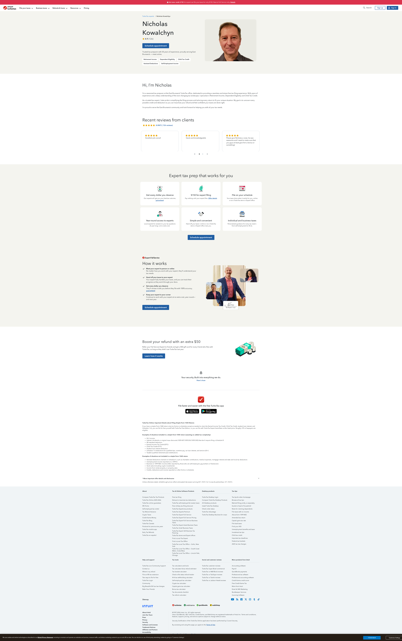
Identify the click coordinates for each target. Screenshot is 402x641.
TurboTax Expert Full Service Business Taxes (184, 521)
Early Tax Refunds (148, 532)
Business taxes (41, 8)
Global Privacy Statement (45, 637)
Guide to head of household (241, 506)
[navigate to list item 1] (199, 154)
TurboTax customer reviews (211, 566)
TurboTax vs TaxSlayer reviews (212, 574)
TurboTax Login (147, 580)
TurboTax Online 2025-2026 (151, 500)
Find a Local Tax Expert (180, 538)
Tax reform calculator (179, 595)
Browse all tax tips (238, 500)
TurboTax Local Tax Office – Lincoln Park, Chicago (186, 553)
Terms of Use (210, 625)
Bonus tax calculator (179, 589)
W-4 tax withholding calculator (182, 577)
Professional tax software (240, 574)
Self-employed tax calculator (181, 580)
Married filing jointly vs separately (243, 503)
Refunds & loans (59, 8)
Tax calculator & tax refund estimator (184, 569)
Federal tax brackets (238, 541)
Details (232, 2)
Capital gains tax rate (239, 521)
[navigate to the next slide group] (207, 154)
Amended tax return (238, 518)
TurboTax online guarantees (151, 503)
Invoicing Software (238, 595)
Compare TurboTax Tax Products (153, 497)
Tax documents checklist (180, 592)
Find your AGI (236, 526)
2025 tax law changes (239, 544)
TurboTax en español (149, 535)
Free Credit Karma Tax (239, 583)
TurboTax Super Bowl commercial (213, 569)
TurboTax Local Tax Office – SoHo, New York (185, 544)
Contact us (145, 569)
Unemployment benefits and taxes (243, 529)
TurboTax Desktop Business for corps (214, 515)
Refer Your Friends (148, 589)
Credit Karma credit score (240, 580)
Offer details (212, 198)
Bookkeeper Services (239, 592)
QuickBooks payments (239, 572)
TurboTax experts (148, 16)
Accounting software (239, 566)
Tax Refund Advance (149, 512)
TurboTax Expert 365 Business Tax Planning (183, 531)
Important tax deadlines (240, 538)
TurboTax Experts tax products (182, 509)
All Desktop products (209, 503)
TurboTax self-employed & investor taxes (185, 503)
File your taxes (24, 8)
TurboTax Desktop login (210, 497)
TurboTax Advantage (209, 512)
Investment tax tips (238, 532)
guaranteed (160, 200)
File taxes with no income (240, 512)
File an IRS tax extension (150, 574)
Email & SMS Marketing (239, 589)
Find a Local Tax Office (179, 541)
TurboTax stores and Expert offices (183, 535)
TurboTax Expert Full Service (181, 515)
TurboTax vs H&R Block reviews (212, 572)
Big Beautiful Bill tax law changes (153, 586)
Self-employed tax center (150, 509)
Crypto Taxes (146, 515)
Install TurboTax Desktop (210, 506)
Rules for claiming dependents (242, 509)
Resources (74, 8)
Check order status (208, 509)
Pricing (86, 8)
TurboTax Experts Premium (181, 512)
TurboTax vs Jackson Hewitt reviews (214, 580)
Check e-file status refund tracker (183, 574)
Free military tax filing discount (182, 506)
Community (146, 583)
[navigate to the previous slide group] (195, 154)
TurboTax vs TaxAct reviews (211, 577)
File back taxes (237, 523)
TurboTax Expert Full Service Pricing (184, 518)
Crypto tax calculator (179, 583)
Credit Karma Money (149, 518)
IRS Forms (145, 506)
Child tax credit (237, 535)
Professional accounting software (243, 577)
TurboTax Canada (148, 523)
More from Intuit (237, 586)
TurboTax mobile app (149, 529)
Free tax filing (176, 497)
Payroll (234, 569)
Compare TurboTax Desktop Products (214, 500)
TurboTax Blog (147, 521)
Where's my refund (148, 572)
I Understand (372, 637)
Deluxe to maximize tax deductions (184, 500)
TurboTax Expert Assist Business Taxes (185, 525)
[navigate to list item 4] (203, 154)
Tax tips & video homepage (241, 497)
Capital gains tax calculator (181, 586)
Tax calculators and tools (180, 566)
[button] (201, 478)
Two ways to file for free (150, 577)
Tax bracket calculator (179, 572)
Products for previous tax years (152, 526)
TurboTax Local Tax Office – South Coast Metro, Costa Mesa (185, 549)
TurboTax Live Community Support (154, 566)
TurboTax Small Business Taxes (182, 528)
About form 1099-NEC (239, 515)
